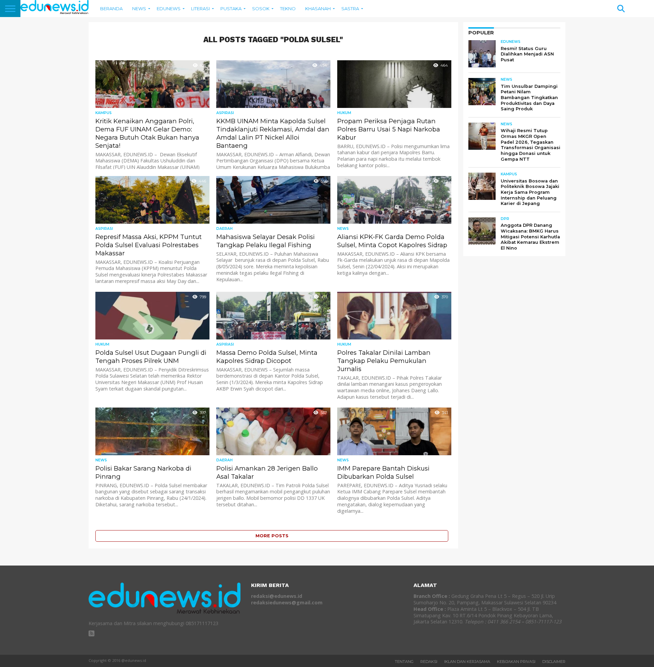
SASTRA (350, 8)
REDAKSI (428, 661)
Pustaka (231, 8)
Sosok (260, 8)
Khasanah (318, 8)
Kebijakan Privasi (516, 661)
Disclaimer (553, 661)
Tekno (288, 8)
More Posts (272, 535)
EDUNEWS (169, 8)
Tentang (404, 661)
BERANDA (111, 8)
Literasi (200, 8)
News (139, 8)
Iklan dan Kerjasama (467, 661)
